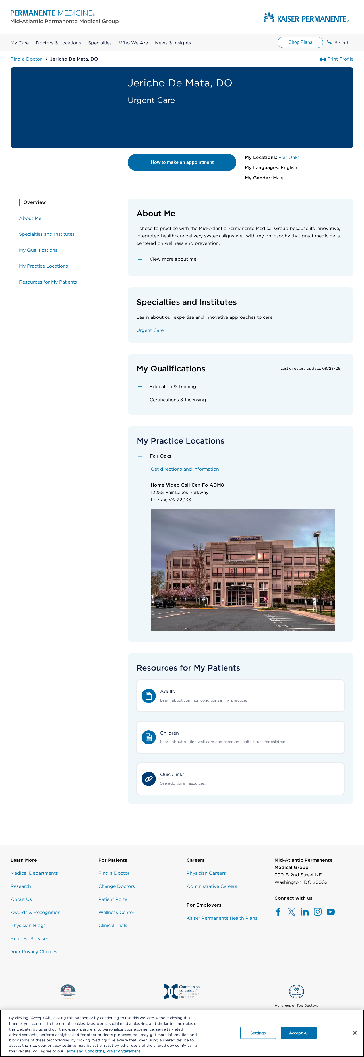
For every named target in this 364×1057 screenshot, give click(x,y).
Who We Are (133, 42)
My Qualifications (38, 250)
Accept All (298, 1033)
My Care (20, 42)
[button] (240, 259)
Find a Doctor (27, 59)
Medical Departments (34, 873)
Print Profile (339, 59)
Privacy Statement (123, 1051)
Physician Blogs (28, 925)
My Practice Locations (43, 266)
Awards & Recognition (36, 912)
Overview (34, 202)
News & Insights (173, 42)
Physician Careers (206, 873)
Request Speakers (31, 938)
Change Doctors (116, 886)
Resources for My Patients (48, 282)
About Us (21, 899)
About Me (30, 218)
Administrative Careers (212, 886)
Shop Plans (300, 42)
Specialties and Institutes (47, 234)
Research (21, 886)
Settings (258, 1033)
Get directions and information (185, 469)
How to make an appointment (182, 162)
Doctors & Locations (58, 42)
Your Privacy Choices (34, 951)
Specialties (100, 42)
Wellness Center (116, 912)
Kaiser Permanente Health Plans (222, 918)
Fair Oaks (288, 157)
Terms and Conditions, (85, 1051)
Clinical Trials (112, 925)
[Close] (355, 1033)
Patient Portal (113, 899)
